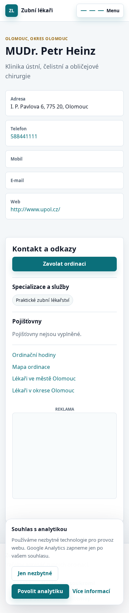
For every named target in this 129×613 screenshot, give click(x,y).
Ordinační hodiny (34, 355)
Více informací (91, 591)
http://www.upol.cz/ (35, 209)
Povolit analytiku (40, 591)
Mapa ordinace (31, 367)
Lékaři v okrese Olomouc (43, 390)
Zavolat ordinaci (64, 263)
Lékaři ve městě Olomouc (44, 378)
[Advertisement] (65, 454)
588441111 (24, 136)
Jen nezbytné (35, 573)
